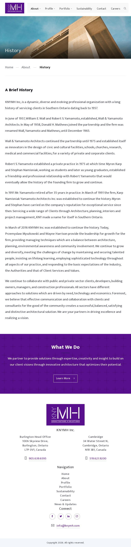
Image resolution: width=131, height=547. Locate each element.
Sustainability (84, 8)
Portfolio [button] (65, 8)
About (25, 67)
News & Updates (65, 504)
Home (9, 67)
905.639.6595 (37, 458)
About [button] (35, 8)
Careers (115, 8)
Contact (101, 8)
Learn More (63, 378)
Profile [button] (49, 8)
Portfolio (65, 487)
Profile (65, 482)
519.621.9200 (98, 458)
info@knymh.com (68, 525)
